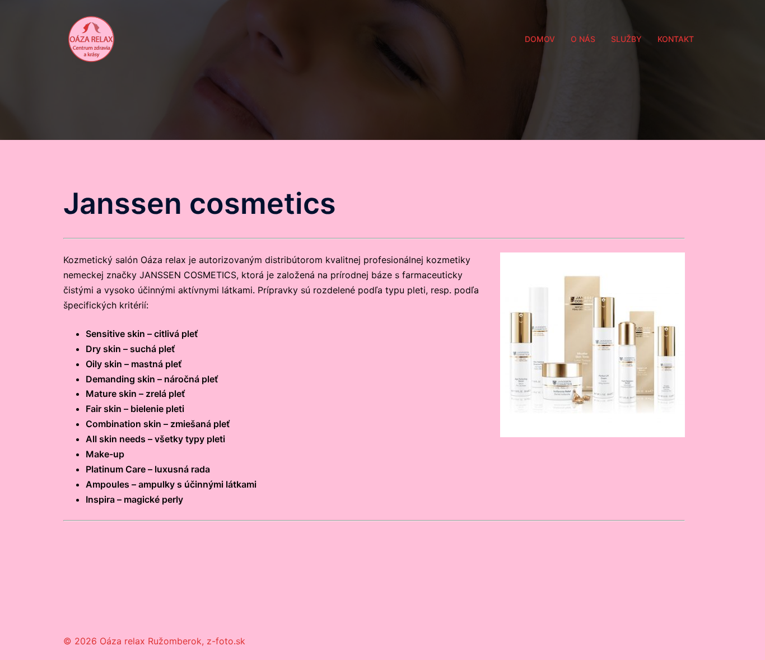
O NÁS (583, 39)
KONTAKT (675, 39)
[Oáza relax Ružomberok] (91, 38)
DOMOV (540, 39)
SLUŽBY (626, 39)
